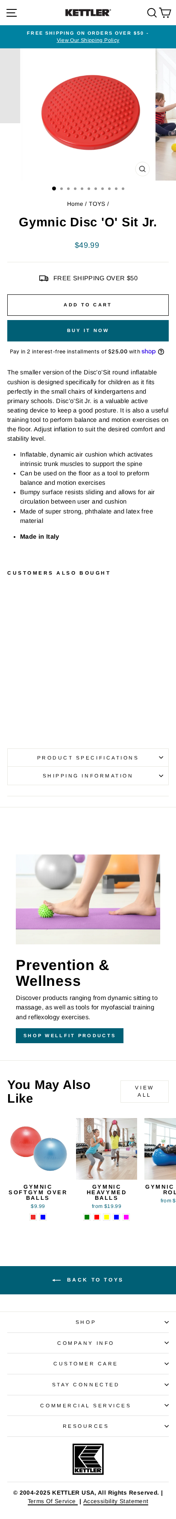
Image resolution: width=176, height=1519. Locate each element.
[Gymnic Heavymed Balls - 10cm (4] (87, 1217)
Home (75, 204)
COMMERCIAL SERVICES (85, 1405)
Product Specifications (88, 757)
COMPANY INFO (85, 1343)
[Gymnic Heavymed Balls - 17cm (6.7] (116, 1217)
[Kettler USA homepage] (88, 1459)
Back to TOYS (94, 1280)
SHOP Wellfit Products (69, 1035)
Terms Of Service (53, 1501)
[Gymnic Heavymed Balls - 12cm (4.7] (97, 1217)
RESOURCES (86, 1426)
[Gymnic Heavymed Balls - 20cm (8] (126, 1217)
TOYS (97, 204)
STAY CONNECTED (86, 1384)
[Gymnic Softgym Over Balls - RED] (33, 1217)
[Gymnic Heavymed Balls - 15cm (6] (106, 1217)
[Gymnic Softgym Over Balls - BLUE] (43, 1217)
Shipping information (88, 775)
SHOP (86, 1322)
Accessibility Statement (115, 1501)
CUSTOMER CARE (85, 1363)
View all (144, 1091)
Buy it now (88, 330)
